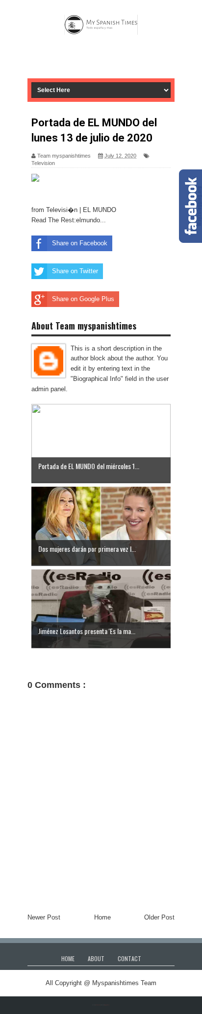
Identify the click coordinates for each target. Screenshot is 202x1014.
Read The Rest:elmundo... (68, 220)
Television (43, 163)
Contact (129, 958)
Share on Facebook (79, 243)
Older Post (159, 917)
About (96, 958)
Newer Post (43, 917)
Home (102, 917)
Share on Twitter (75, 271)
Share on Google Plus (83, 299)
